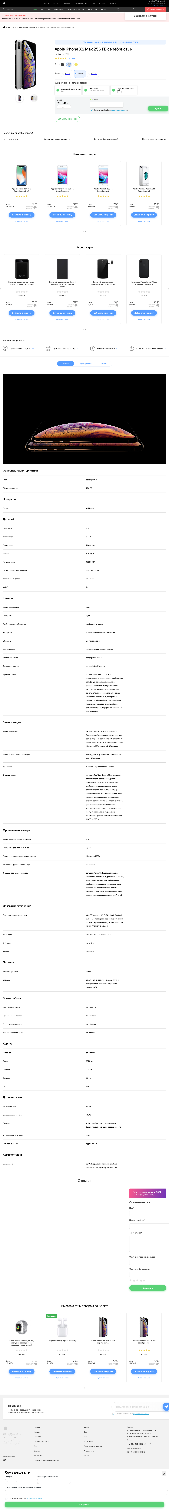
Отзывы (102, 3)
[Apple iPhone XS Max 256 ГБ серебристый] (25, 65)
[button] (83, 231)
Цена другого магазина (47, 1476)
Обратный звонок (159, 6)
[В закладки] (56, 54)
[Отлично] (144, 1280)
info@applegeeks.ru (136, 1452)
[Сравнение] (133, 9)
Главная (46, 3)
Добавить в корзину (67, 119)
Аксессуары (92, 9)
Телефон (8, 1476)
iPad (42, 9)
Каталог (56, 3)
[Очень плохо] (130, 1280)
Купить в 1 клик (21, 221)
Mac (49, 9)
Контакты (112, 3)
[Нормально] (137, 1280)
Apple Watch (58, 9)
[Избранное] (118, 9)
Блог (93, 3)
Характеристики (85, 364)
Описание (65, 364)
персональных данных (119, 110)
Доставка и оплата (80, 3)
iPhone (34, 9)
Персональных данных (34, 1498)
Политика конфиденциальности (46, 1460)
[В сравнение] (59, 54)
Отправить (148, 1288)
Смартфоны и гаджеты (75, 9)
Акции (103, 9)
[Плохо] (134, 1280)
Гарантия (66, 3)
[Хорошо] (141, 1280)
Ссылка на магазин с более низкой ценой (23, 1487)
